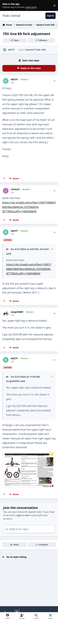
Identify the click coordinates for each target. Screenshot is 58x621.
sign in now (22, 515)
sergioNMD (17, 311)
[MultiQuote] (4, 178)
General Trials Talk (36, 49)
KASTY (11, 49)
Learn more (6, 5)
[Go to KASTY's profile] (4, 49)
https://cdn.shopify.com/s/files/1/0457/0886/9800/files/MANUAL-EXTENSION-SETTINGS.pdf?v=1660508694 (29, 207)
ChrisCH (15, 189)
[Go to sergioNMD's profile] (6, 313)
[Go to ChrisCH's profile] (6, 191)
